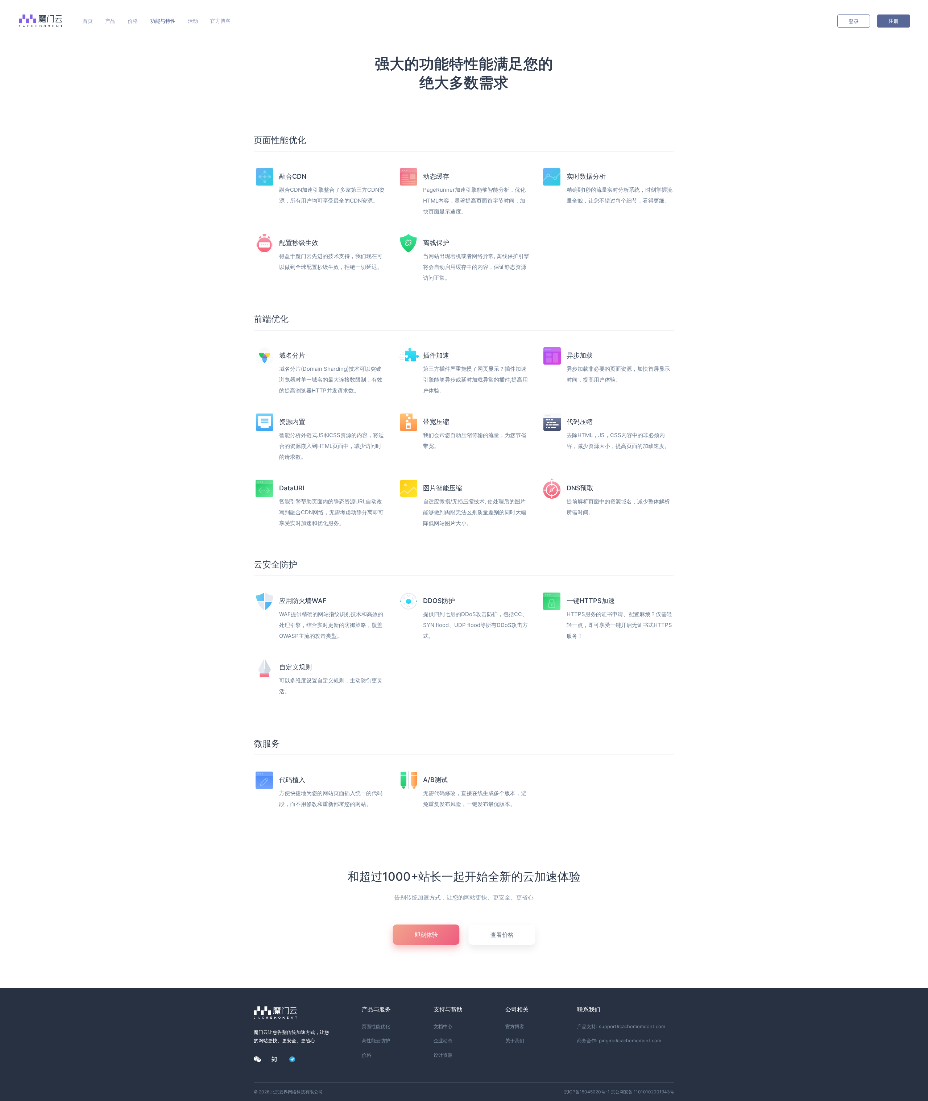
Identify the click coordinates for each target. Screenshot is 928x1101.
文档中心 (443, 1026)
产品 (110, 21)
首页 (88, 21)
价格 (133, 21)
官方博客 (220, 21)
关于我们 (514, 1040)
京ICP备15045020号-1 (587, 1091)
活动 (193, 21)
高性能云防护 (376, 1040)
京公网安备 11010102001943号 (642, 1091)
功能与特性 (162, 21)
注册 (893, 21)
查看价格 (502, 934)
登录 (854, 21)
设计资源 (443, 1055)
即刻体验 (426, 934)
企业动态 (443, 1040)
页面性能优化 (376, 1026)
